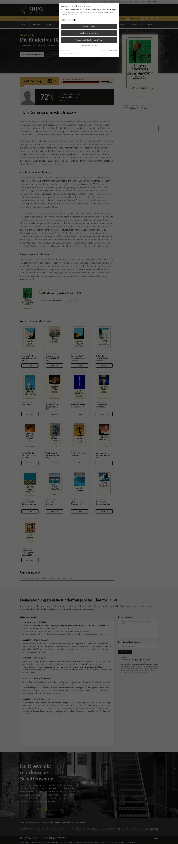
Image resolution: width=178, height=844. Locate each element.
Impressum (103, 50)
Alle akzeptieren (89, 26)
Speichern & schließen (89, 33)
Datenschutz (112, 50)
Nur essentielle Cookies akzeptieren (89, 40)
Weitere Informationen (89, 45)
